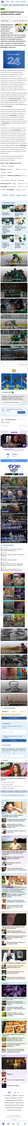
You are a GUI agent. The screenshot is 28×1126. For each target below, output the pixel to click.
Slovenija (5, 5)
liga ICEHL (18, 195)
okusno (5, 1019)
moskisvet (6, 948)
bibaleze (5, 800)
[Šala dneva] (24, 756)
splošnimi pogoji (13, 736)
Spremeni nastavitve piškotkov (14, 1100)
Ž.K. (5, 21)
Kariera (7, 1098)
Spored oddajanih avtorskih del (14, 1107)
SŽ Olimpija (5, 195)
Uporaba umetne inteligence (14, 1110)
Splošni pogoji (20, 1102)
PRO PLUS (21, 1095)
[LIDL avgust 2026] (14, 371)
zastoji (14, 711)
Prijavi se (20, 412)
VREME (13, 460)
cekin (4, 912)
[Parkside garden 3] (6, 381)
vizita (4, 874)
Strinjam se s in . (12, 737)
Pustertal (12, 195)
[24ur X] (18, 1092)
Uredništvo (15, 1095)
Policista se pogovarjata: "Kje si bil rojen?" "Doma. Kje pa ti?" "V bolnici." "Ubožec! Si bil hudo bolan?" (13, 750)
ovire (23, 711)
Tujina (10, 5)
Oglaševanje (7, 1095)
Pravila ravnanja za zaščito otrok (14, 1105)
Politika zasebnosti (9, 1102)
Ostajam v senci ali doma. (8, 782)
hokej (24, 195)
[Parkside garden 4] (16, 381)
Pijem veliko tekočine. (7, 784)
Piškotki (20, 1098)
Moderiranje (13, 1098)
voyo (4, 1056)
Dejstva (23, 5)
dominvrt (5, 983)
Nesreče (5, 711)
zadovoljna (6, 836)
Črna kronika (16, 5)
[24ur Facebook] (15, 1092)
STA (7, 21)
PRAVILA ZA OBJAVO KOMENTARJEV (11, 402)
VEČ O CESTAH (13, 718)
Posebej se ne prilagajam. (8, 788)
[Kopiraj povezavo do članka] (26, 21)
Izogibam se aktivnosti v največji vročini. (12, 786)
